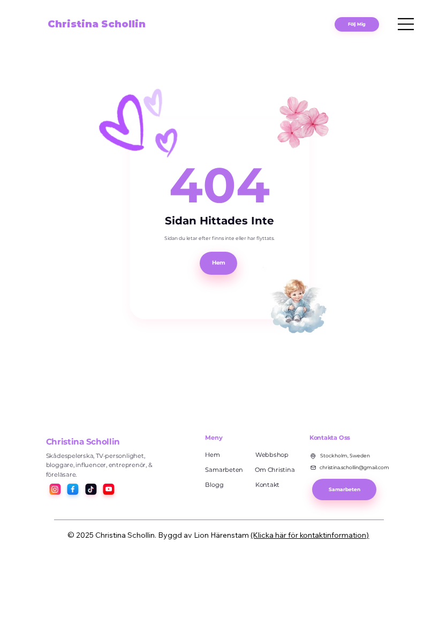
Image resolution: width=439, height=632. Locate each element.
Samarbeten (224, 469)
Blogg (214, 484)
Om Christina (274, 469)
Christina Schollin (97, 24)
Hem (212, 454)
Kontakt (267, 484)
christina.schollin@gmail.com (354, 467)
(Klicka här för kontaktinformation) (310, 535)
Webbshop (272, 454)
